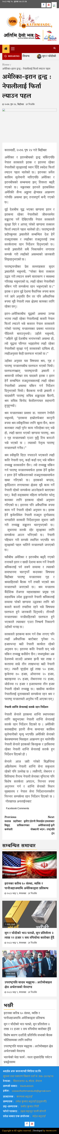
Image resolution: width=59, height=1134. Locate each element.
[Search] (54, 48)
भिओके (31, 104)
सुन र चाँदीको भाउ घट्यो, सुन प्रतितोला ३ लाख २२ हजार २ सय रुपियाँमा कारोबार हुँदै (29, 935)
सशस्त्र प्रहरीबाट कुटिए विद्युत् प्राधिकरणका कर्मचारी (17, 823)
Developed (38, 1131)
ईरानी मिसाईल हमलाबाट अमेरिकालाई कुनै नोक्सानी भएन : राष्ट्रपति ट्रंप (42, 825)
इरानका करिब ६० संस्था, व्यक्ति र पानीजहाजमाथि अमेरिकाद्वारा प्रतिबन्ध (26, 886)
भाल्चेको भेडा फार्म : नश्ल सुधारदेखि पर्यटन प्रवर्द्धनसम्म (28, 1060)
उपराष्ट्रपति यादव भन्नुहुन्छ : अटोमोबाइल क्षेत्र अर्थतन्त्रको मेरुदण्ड (28, 985)
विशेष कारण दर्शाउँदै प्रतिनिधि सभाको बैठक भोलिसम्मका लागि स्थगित (28, 1037)
